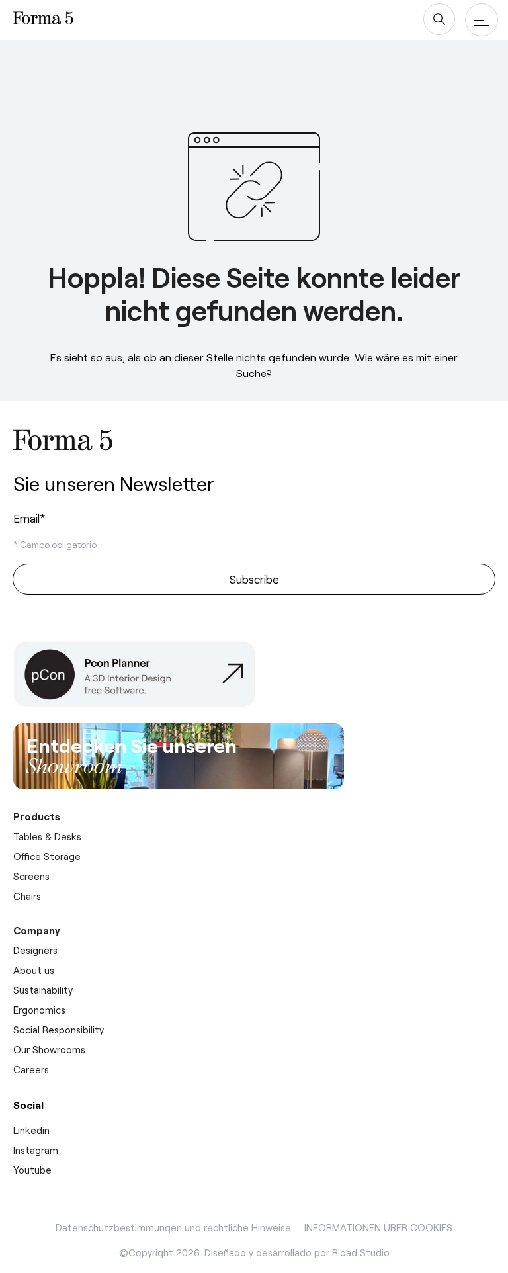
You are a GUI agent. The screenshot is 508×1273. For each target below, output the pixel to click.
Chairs (27, 896)
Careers (31, 1069)
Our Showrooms (49, 1049)
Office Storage (47, 856)
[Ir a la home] (62, 442)
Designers (35, 950)
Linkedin (31, 1130)
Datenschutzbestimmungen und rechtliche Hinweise (173, 1227)
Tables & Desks (47, 836)
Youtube (32, 1170)
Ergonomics (39, 1010)
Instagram (35, 1150)
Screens (31, 876)
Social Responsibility (58, 1029)
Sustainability (43, 990)
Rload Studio (361, 1252)
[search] (439, 19)
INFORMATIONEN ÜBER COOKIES (378, 1227)
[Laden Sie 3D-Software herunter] (145, 674)
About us (33, 970)
